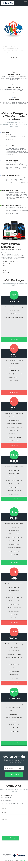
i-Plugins (23, 860)
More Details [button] (14, 339)
